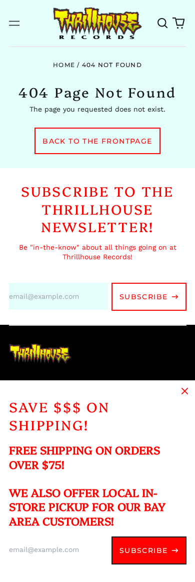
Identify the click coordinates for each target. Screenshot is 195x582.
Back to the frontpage (97, 141)
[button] (163, 23)
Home (64, 65)
